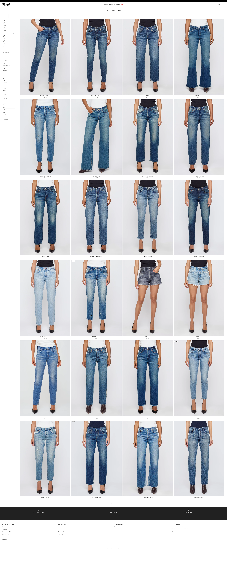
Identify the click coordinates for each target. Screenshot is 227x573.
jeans (5, 22)
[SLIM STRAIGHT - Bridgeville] (45, 137)
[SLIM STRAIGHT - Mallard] (199, 458)
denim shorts (6, 58)
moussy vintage (6, 109)
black (5, 90)
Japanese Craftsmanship (62, 526)
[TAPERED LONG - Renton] (45, 57)
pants (5, 25)
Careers (59, 529)
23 (4, 35)
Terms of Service (61, 531)
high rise (5, 82)
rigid (5, 116)
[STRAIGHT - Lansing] (96, 378)
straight (5, 57)
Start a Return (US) (5, 534)
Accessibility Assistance (6, 542)
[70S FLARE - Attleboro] (199, 57)
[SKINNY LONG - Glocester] (96, 57)
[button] (106, 4)
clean (5, 96)
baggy (5, 67)
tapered (5, 62)
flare (5, 68)
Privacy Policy (60, 534)
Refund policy (4, 539)
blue (5, 87)
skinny (5, 63)
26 (4, 40)
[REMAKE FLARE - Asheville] (147, 458)
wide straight (6, 70)
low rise (5, 78)
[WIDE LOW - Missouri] (96, 137)
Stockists (116, 526)
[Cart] (224, 5)
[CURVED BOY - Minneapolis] (199, 137)
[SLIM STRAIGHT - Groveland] (45, 378)
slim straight (6, 60)
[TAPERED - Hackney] (45, 458)
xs (4, 50)
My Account (4, 529)
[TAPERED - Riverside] (147, 217)
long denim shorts (7, 65)
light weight (6, 119)
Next (119, 503)
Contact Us (4, 526)
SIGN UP (38, 516)
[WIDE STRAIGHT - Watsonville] (147, 378)
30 (4, 46)
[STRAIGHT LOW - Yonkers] (147, 57)
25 (4, 38)
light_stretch (6, 117)
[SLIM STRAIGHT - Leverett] (199, 217)
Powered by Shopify (117, 548)
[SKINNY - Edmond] (199, 378)
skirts (5, 30)
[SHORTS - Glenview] (147, 298)
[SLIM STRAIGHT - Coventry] (45, 298)
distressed (5, 98)
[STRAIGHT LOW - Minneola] (147, 137)
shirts (5, 28)
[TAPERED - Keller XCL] (96, 298)
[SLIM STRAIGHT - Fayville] (96, 458)
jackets (5, 27)
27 (4, 41)
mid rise (5, 80)
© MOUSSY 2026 (109, 548)
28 (4, 43)
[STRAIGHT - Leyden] (45, 217)
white (5, 88)
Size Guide (4, 537)
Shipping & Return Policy (7, 531)
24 (4, 36)
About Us (60, 537)
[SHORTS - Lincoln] (199, 298)
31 (4, 48)
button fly (5, 103)
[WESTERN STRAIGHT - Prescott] (96, 217)
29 (4, 45)
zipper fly (5, 104)
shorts (5, 23)
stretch (5, 114)
